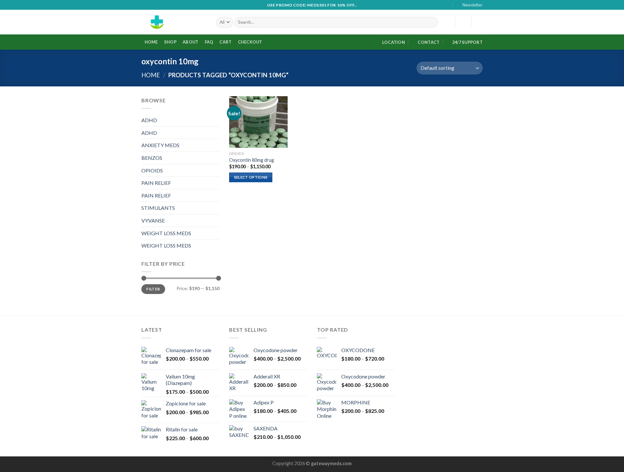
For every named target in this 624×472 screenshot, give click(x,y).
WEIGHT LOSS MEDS (166, 233)
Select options (251, 177)
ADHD (149, 120)
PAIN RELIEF (156, 183)
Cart (225, 42)
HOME (151, 42)
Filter (153, 289)
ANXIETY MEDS (160, 145)
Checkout (250, 42)
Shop (170, 42)
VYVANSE (153, 220)
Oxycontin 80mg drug (251, 160)
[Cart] (479, 22)
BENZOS (151, 158)
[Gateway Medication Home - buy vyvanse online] (173, 22)
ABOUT (190, 42)
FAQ (209, 42)
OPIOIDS (152, 170)
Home (150, 75)
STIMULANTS (158, 208)
